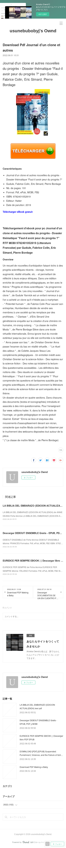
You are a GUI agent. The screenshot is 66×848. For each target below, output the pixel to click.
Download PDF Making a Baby (34, 766)
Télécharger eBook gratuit (18, 211)
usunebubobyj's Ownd (33, 30)
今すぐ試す (42, 14)
